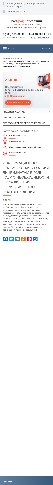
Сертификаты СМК (14, 117)
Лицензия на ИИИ (17, 141)
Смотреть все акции (18, 103)
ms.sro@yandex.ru (16, 11)
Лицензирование (14, 112)
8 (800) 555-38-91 (13, 34)
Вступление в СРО (18, 135)
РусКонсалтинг (26, 21)
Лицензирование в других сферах (25, 147)
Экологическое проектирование (24, 123)
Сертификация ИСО (18, 152)
